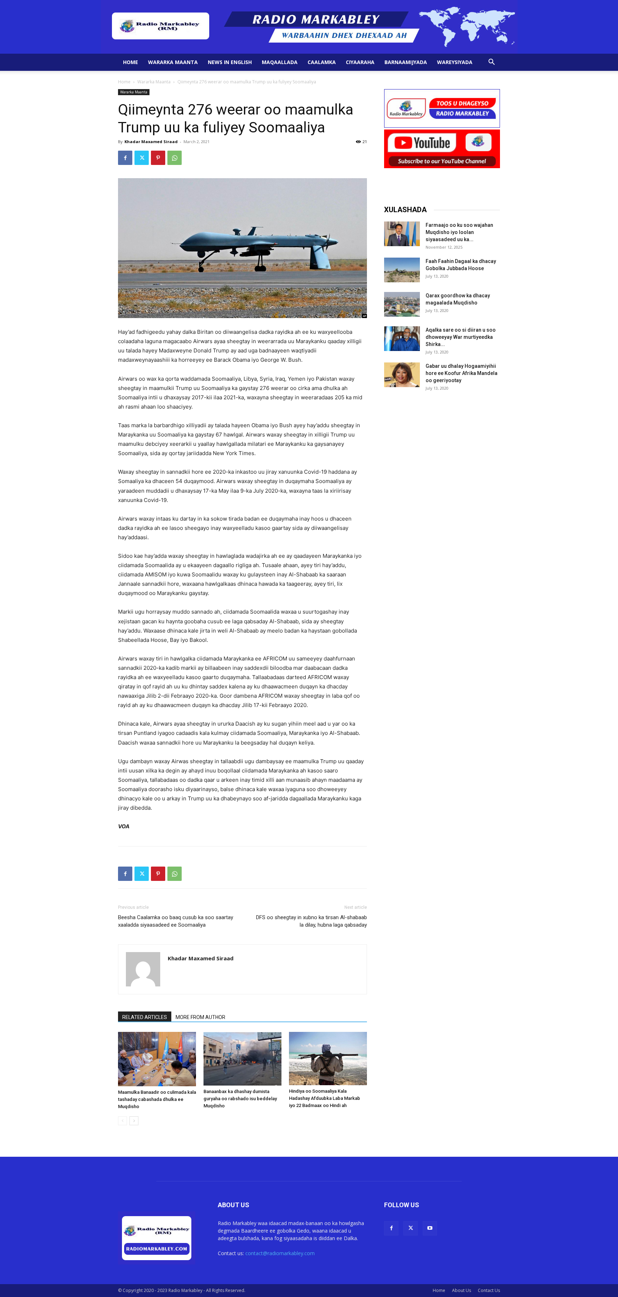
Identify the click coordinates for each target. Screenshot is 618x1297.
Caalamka (322, 62)
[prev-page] (122, 1120)
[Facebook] (125, 158)
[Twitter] (141, 158)
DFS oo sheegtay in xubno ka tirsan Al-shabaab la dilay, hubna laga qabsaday (311, 921)
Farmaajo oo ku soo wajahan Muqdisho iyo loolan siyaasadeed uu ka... (459, 232)
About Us (461, 1290)
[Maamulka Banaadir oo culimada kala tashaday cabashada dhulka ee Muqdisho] (157, 1059)
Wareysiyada (454, 62)
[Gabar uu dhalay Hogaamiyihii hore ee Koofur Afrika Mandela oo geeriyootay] (402, 374)
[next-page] (133, 1120)
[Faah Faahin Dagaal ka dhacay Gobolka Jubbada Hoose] (402, 270)
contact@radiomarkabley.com (280, 1253)
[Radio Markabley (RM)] (309, 27)
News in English (230, 62)
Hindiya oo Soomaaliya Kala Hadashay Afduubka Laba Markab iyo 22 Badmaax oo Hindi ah (324, 1098)
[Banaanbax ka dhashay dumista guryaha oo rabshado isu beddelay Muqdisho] (242, 1059)
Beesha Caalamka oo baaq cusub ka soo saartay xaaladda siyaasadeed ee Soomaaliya (175, 921)
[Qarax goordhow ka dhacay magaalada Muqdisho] (402, 304)
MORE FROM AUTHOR (200, 1017)
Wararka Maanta (173, 62)
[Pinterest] (158, 158)
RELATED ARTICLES (144, 1017)
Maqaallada (280, 62)
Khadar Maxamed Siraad (151, 141)
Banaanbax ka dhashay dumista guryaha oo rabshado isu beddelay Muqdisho (240, 1098)
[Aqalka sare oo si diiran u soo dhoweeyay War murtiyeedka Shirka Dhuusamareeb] (402, 338)
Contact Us (489, 1290)
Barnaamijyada (405, 62)
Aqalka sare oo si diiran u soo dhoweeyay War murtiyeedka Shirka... (461, 337)
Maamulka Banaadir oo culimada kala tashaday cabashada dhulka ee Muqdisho (157, 1099)
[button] (491, 62)
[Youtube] (430, 1228)
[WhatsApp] (174, 158)
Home (130, 62)
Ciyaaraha (360, 62)
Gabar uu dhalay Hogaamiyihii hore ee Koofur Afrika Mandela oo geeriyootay (461, 373)
